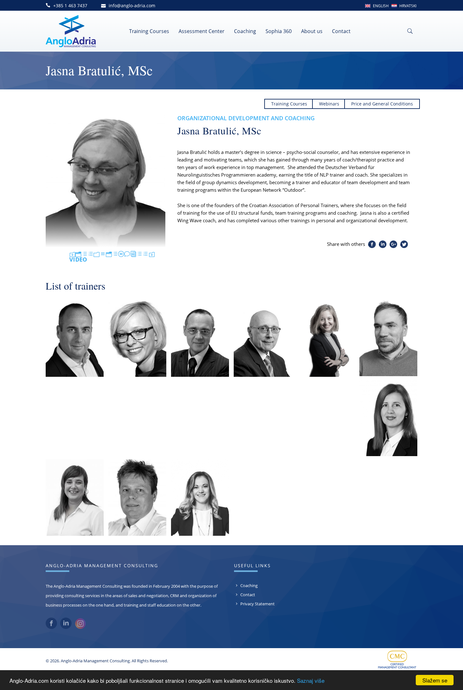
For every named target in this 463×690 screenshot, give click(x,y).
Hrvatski (407, 5)
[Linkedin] (65, 627)
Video (112, 257)
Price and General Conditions (382, 104)
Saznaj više (310, 680)
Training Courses (149, 31)
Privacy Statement (257, 604)
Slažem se (434, 680)
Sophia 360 (279, 31)
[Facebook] (51, 627)
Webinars (329, 104)
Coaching (245, 31)
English (381, 5)
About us (312, 31)
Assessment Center (202, 31)
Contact (341, 31)
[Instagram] (80, 628)
